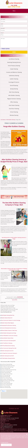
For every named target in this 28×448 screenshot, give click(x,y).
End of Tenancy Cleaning (14, 65)
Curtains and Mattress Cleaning (14, 72)
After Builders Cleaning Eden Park (7, 315)
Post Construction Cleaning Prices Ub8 (8, 348)
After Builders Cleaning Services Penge (8, 333)
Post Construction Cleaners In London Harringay (10, 320)
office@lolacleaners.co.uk (8, 426)
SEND (14, 52)
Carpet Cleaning (14, 69)
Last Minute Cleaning (14, 59)
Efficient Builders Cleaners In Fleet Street (9, 330)
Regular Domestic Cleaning (14, 98)
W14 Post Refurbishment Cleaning (8, 345)
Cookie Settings (5, 442)
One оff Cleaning (14, 85)
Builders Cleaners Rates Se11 (6, 317)
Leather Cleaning (14, 79)
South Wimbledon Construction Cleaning (9, 335)
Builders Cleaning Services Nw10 (7, 355)
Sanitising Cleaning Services (14, 62)
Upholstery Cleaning (14, 75)
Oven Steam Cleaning (14, 105)
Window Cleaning (14, 115)
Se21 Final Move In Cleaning (6, 343)
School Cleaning (14, 112)
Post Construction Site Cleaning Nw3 (8, 340)
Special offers (14, 299)
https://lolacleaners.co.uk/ (7, 427)
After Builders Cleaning (14, 95)
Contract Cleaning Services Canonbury (8, 328)
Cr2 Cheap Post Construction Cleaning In (9, 353)
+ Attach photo (5, 48)
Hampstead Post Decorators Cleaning (8, 325)
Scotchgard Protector (14, 82)
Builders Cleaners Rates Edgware (7, 322)
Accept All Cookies (7, 444)
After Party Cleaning (14, 92)
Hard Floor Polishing (14, 108)
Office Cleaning (14, 102)
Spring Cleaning (14, 89)
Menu (14, 10)
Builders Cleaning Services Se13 (7, 350)
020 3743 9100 (14, 6)
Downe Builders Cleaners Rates (7, 338)
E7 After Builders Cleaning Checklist (8, 358)
